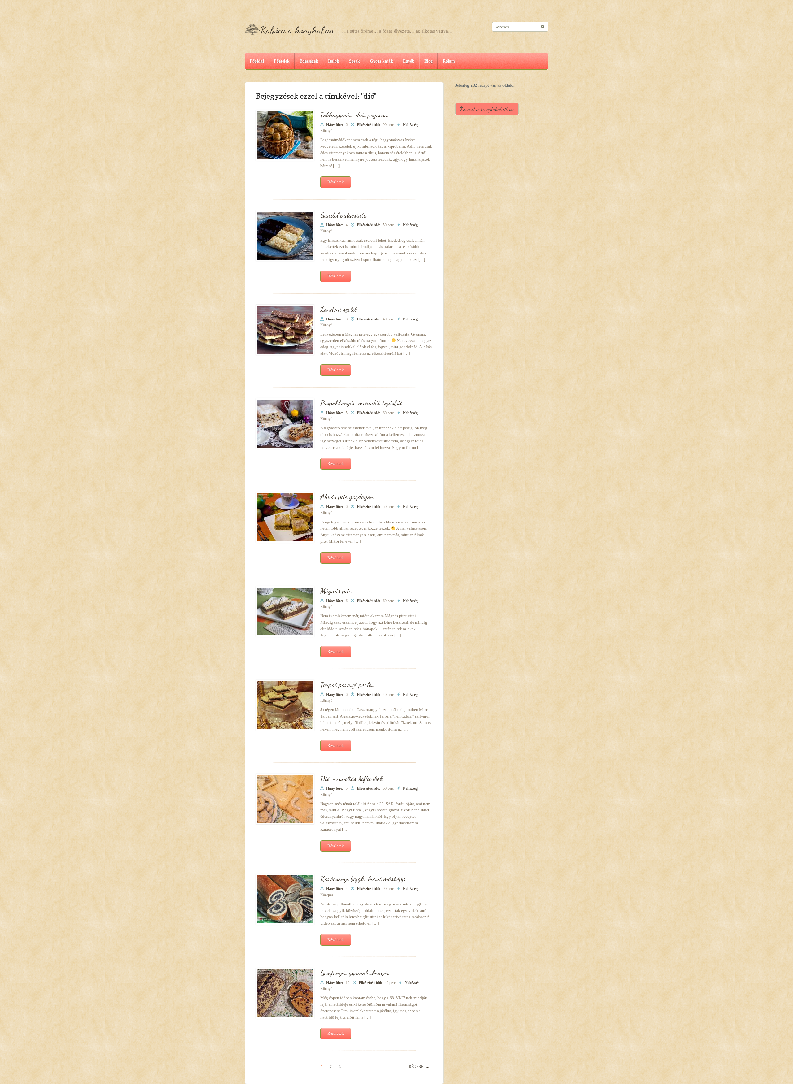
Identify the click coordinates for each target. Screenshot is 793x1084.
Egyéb (408, 61)
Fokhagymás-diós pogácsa (354, 115)
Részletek (335, 182)
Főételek (282, 61)
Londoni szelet (338, 309)
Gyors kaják (381, 61)
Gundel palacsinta (343, 215)
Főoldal (257, 61)
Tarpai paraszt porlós (347, 684)
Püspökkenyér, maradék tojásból (360, 403)
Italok (333, 61)
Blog (428, 61)
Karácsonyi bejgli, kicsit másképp (362, 878)
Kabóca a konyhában (297, 30)
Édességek (309, 61)
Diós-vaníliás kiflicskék (351, 778)
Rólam (449, 61)
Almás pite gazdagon (346, 496)
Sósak (354, 61)
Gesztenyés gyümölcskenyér (354, 973)
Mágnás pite (336, 591)
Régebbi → (419, 1066)
